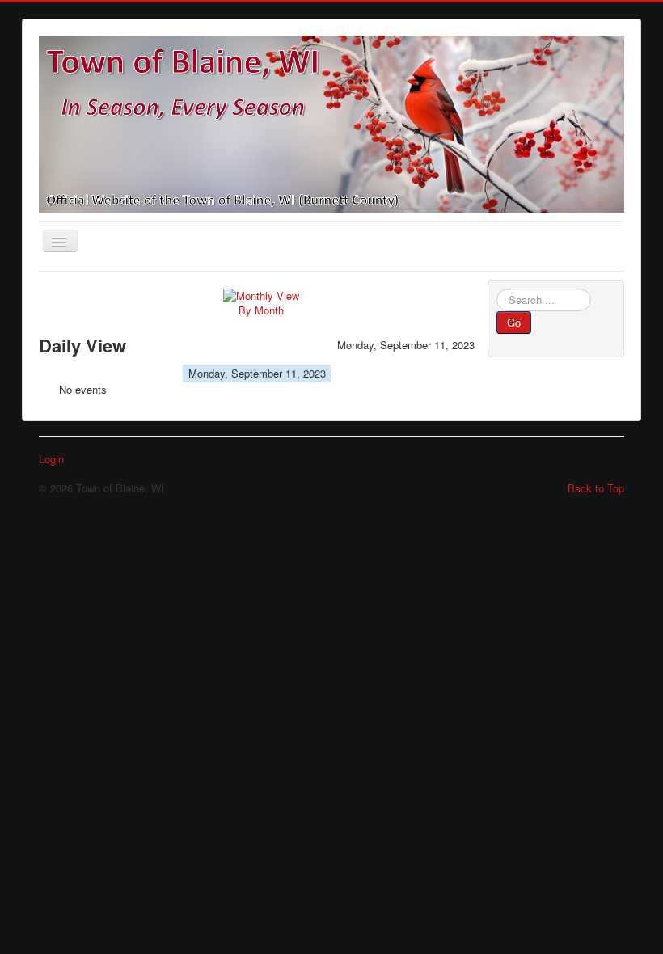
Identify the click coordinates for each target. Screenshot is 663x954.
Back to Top (596, 488)
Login (51, 459)
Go (514, 322)
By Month (261, 310)
